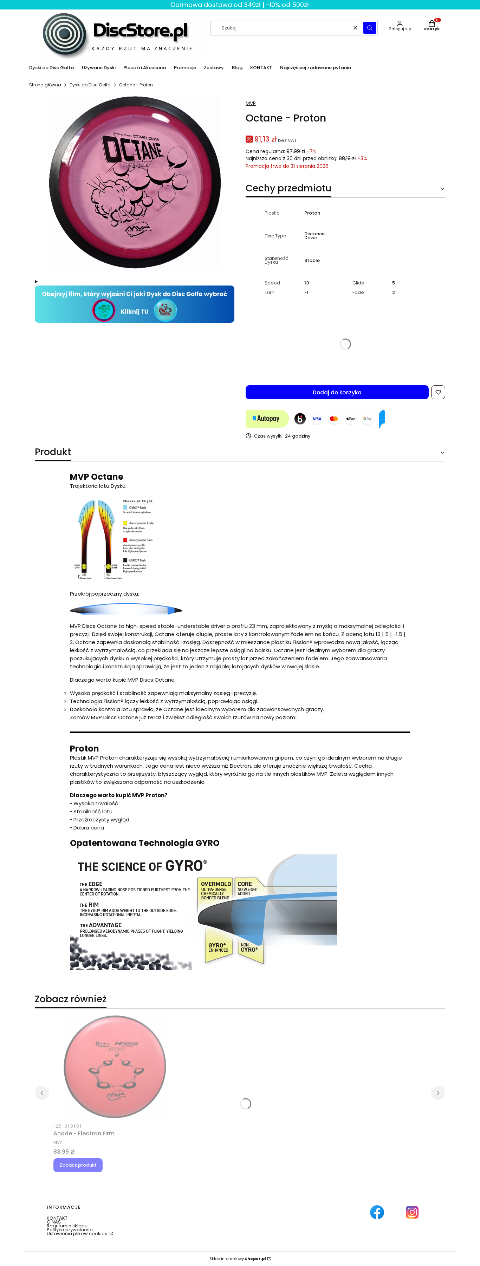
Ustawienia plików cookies (77, 1233)
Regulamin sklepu (67, 1225)
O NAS (54, 1222)
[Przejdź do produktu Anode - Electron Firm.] (114, 1066)
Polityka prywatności (70, 1229)
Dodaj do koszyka (337, 392)
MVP (251, 103)
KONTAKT (57, 1218)
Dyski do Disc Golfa (90, 85)
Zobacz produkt (78, 1165)
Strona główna (45, 85)
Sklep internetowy (237, 1259)
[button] (369, 28)
